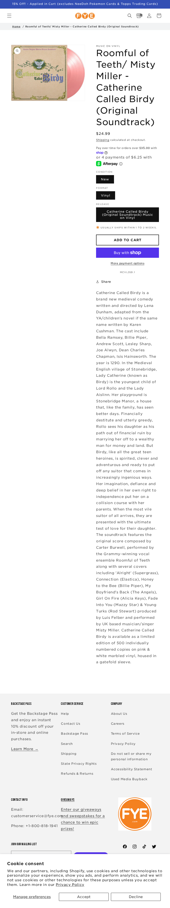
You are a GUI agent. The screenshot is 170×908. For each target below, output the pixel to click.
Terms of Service (125, 733)
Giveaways (67, 799)
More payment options (127, 263)
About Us (119, 713)
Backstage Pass (74, 733)
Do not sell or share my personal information (131, 756)
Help (65, 713)
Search (67, 744)
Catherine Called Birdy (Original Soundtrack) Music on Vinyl (127, 215)
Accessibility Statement (131, 769)
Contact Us (70, 723)
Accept (84, 897)
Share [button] (106, 281)
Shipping (102, 139)
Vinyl (105, 195)
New (105, 179)
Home (16, 26)
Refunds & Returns (77, 773)
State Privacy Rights (79, 763)
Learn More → (24, 749)
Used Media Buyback (129, 779)
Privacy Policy (70, 885)
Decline (136, 897)
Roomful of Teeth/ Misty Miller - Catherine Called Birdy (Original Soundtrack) (82, 26)
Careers (117, 723)
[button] (9, 16)
